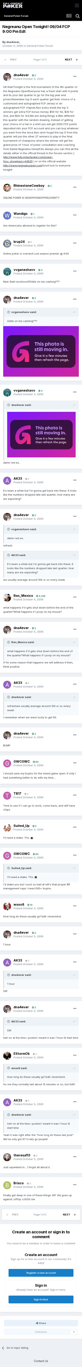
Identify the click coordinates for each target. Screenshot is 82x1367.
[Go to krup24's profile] (7, 244)
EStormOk (22, 1054)
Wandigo (20, 214)
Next (68, 59)
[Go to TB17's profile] (7, 796)
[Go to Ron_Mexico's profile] (7, 598)
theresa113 (22, 1155)
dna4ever (12, 42)
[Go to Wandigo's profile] (7, 216)
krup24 (19, 242)
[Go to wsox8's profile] (7, 906)
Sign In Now (41, 1299)
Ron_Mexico (23, 596)
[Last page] (77, 60)
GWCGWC (22, 761)
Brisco (19, 1183)
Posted (28, 78)
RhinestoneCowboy (29, 186)
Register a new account (41, 1272)
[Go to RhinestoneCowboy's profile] (7, 188)
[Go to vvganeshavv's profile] (7, 272)
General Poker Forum (40, 45)
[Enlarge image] (41, 351)
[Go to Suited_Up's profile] (7, 828)
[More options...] (75, 76)
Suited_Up (21, 826)
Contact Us (41, 1361)
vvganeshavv (24, 270)
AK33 (18, 478)
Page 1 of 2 (41, 59)
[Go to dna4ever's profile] (7, 77)
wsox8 (19, 904)
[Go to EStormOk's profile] (7, 1056)
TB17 (17, 793)
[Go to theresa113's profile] (7, 1157)
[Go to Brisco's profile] (7, 1185)
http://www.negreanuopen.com (22, 165)
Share (42, 1323)
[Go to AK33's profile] (7, 481)
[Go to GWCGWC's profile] (7, 763)
